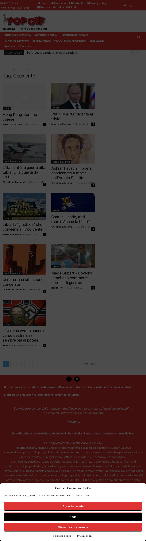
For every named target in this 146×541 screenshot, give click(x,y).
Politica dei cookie (61, 535)
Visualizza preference (73, 527)
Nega (73, 517)
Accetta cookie (73, 506)
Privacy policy (84, 535)
